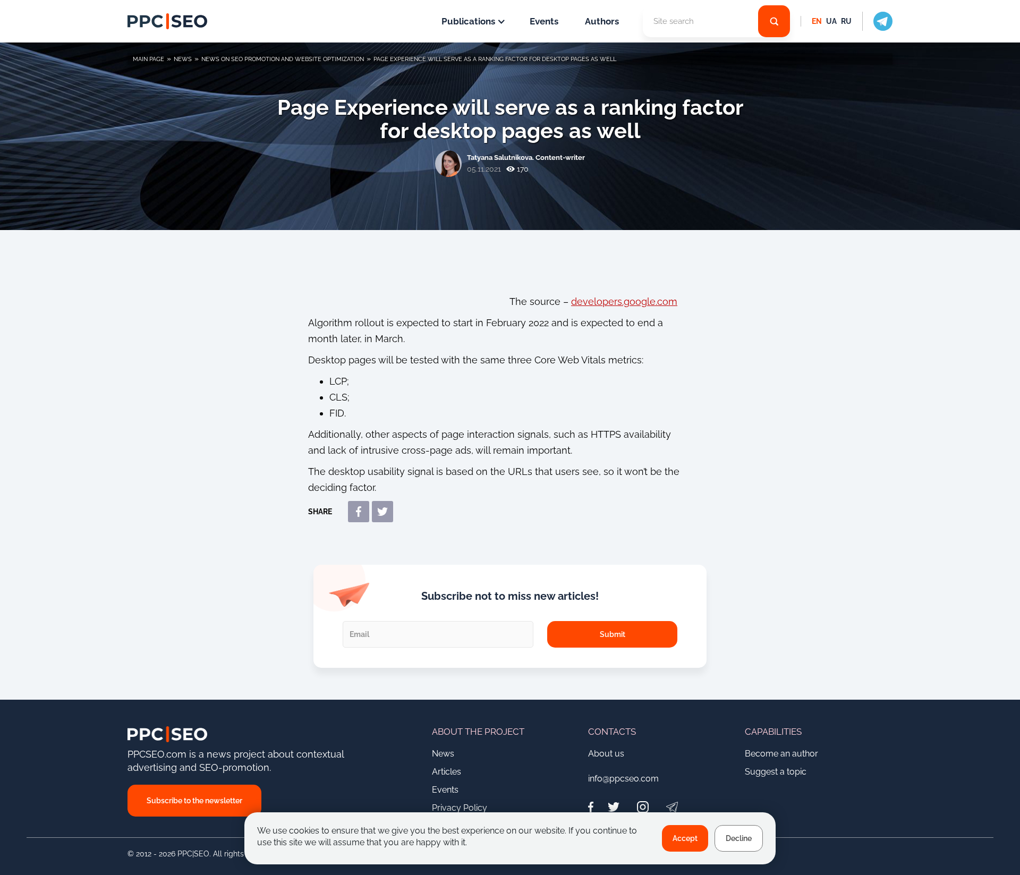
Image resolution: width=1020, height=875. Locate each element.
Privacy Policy (459, 808)
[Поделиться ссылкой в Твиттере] (382, 511)
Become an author (781, 754)
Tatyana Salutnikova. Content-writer (526, 158)
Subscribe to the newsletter (194, 800)
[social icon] (877, 21)
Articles (446, 772)
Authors (602, 21)
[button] (472, 21)
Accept (685, 838)
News (443, 754)
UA (831, 21)
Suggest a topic (775, 772)
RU (846, 21)
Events (544, 21)
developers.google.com (624, 301)
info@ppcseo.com (623, 779)
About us (606, 754)
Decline (739, 838)
